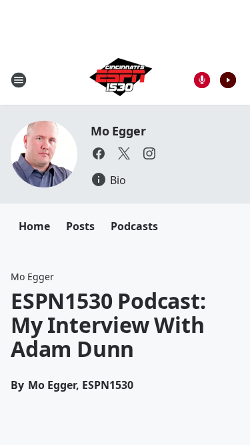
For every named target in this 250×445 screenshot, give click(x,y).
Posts (80, 226)
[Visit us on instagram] (149, 153)
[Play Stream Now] (228, 80)
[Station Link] (120, 79)
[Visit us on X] (124, 153)
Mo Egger (118, 131)
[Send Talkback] (202, 80)
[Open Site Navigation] (19, 80)
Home (34, 226)
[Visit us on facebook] (99, 153)
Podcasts (134, 226)
